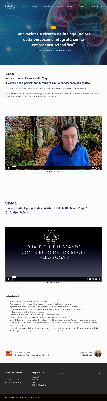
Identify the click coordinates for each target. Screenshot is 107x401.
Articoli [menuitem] (60, 6)
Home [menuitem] (24, 6)
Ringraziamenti (34, 397)
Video (53, 27)
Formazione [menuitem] (47, 6)
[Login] (101, 6)
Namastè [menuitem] (70, 6)
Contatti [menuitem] (81, 6)
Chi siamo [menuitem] (34, 6)
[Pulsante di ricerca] (99, 373)
